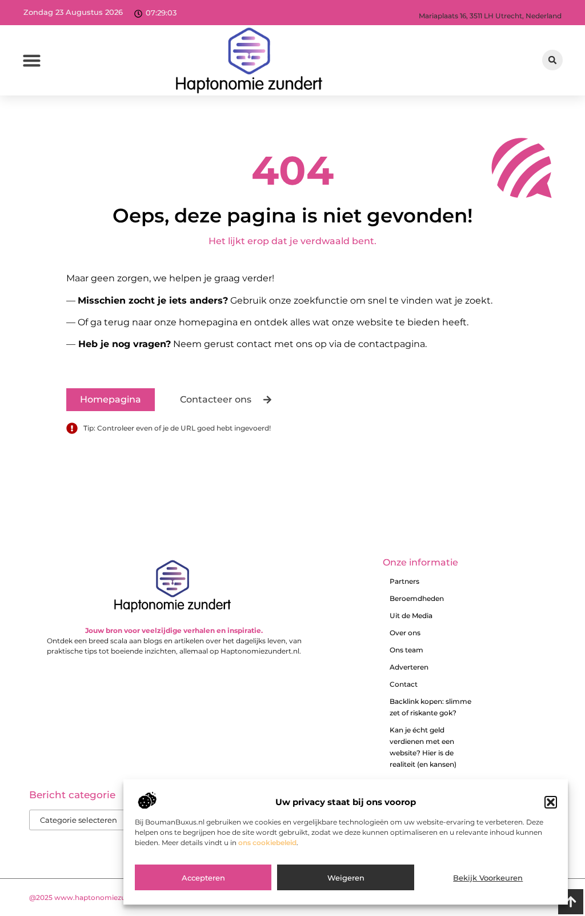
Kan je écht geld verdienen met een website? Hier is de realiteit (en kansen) (423, 747)
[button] (550, 802)
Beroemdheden (417, 598)
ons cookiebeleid (267, 842)
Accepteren (203, 877)
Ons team (406, 650)
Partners (404, 581)
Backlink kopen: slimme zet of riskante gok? (430, 707)
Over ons (405, 632)
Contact (404, 684)
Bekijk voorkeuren (488, 877)
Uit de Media (411, 615)
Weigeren (345, 877)
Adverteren (409, 667)
